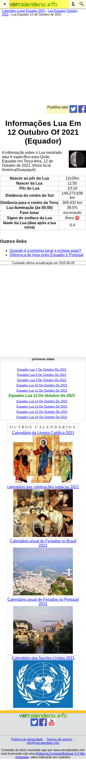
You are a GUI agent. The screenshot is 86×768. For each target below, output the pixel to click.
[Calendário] (33, 4)
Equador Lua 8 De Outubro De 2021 (41, 375)
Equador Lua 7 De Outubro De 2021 (41, 369)
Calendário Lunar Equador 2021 (23, 11)
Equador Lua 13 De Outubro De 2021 (41, 401)
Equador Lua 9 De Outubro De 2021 (41, 380)
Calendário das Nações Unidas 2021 (43, 658)
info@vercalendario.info (43, 743)
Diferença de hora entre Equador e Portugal (46, 255)
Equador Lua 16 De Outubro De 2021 (41, 417)
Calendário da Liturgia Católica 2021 (43, 433)
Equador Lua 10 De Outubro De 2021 (41, 385)
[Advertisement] (43, 62)
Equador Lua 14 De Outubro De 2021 (41, 406)
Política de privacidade (27, 739)
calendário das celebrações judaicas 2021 (43, 487)
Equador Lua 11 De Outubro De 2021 (41, 390)
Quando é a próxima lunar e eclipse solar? (45, 251)
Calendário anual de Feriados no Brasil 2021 (43, 543)
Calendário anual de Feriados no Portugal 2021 (43, 601)
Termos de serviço (59, 739)
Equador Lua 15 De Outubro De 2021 (41, 412)
